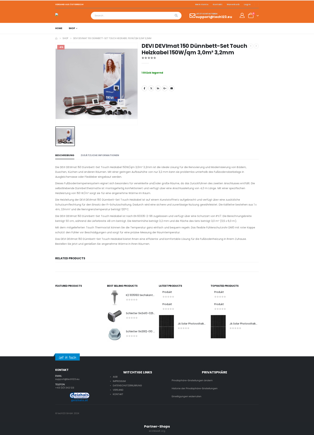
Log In (247, 4)
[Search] (176, 15)
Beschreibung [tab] (64, 155)
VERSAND (118, 389)
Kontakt (217, 4)
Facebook (144, 88)
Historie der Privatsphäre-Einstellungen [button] (195, 388)
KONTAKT (118, 394)
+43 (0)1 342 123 (64, 387)
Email (171, 88)
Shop (72, 28)
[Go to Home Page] (56, 38)
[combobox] (131, 15)
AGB (115, 376)
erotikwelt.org (157, 430)
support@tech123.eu (67, 379)
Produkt (167, 292)
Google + (165, 88)
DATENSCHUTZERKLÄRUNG (127, 385)
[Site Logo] (65, 15)
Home (58, 28)
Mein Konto (201, 4)
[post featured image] (114, 298)
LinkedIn (158, 88)
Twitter (151, 88)
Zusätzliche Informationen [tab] (100, 155)
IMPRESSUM (119, 381)
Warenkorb (233, 4)
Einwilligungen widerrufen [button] (186, 396)
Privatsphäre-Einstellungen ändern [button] (192, 380)
